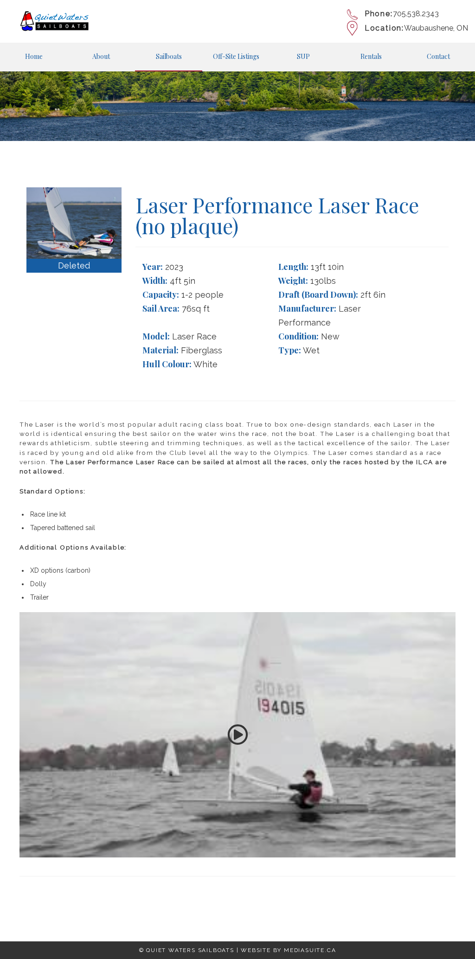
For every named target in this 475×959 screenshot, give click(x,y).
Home (34, 56)
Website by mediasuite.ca (288, 950)
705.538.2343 (416, 13)
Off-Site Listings (236, 56)
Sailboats (169, 56)
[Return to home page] (54, 21)
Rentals (371, 56)
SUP (303, 56)
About (101, 56)
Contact (438, 56)
